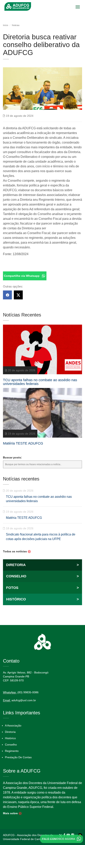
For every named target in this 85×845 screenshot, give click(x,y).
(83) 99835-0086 (28, 692)
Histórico (10, 738)
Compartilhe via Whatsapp (22, 275)
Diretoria (10, 731)
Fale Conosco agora (58, 838)
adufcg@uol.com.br (23, 700)
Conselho (11, 744)
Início (5, 25)
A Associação (13, 725)
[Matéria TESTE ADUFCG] (42, 415)
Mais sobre (10, 813)
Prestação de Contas (18, 757)
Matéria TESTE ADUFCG (24, 517)
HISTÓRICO (42, 599)
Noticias (16, 25)
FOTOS (42, 588)
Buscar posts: (12, 457)
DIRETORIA (42, 565)
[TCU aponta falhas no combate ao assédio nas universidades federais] (42, 351)
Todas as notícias (15, 551)
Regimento (12, 750)
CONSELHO (42, 576)
